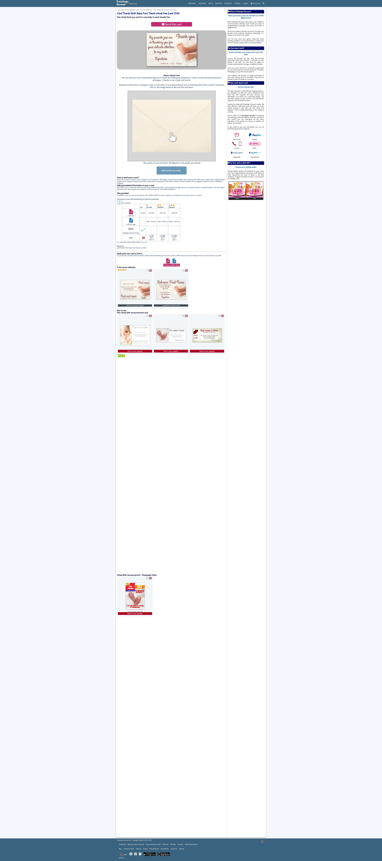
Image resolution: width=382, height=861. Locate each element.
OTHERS (237, 3)
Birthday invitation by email (136, 844)
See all (121, 356)
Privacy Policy (165, 848)
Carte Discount (123, 856)
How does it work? (128, 848)
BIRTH (210, 3)
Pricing (145, 848)
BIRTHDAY (192, 3)
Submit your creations (191, 844)
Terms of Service (154, 848)
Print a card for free (171, 265)
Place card (165, 844)
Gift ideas (173, 844)
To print (245, 3)
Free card (138, 848)
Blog (120, 848)
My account (256, 3)
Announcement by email (153, 844)
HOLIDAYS (228, 3)
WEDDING (202, 3)
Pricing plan (143, 242)
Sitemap (181, 848)
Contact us (174, 848)
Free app (180, 844)
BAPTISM (218, 3)
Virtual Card (122, 844)
